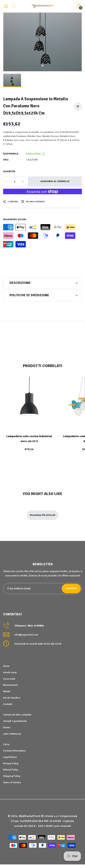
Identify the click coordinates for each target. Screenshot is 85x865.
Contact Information (14, 750)
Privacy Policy (10, 763)
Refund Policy (10, 769)
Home (6, 666)
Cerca (6, 744)
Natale (6, 691)
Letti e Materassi (12, 733)
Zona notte (9, 678)
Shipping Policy (11, 776)
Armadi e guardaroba (15, 721)
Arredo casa (10, 672)
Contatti (7, 704)
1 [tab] (42, 66)
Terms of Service (12, 782)
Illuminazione (10, 685)
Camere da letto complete (17, 714)
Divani (6, 727)
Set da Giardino (11, 697)
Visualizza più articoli (42, 515)
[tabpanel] (42, 42)
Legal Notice (10, 757)
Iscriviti (71, 588)
